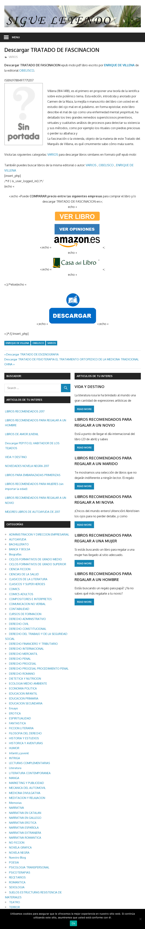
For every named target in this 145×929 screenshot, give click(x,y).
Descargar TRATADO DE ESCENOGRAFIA (32, 354)
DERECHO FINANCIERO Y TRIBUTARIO (33, 644)
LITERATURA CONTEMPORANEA (30, 773)
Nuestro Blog (17, 857)
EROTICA (15, 713)
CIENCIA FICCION (19, 569)
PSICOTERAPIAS (19, 872)
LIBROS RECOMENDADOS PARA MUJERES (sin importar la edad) (34, 486)
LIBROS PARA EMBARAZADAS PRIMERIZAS (32, 475)
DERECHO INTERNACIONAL (26, 648)
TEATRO (14, 902)
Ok (73, 923)
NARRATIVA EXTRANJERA (25, 833)
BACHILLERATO (19, 544)
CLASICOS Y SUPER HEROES (27, 584)
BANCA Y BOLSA (19, 549)
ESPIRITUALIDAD (20, 718)
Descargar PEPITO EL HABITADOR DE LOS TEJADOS (32, 445)
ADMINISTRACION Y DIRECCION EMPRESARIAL (39, 534)
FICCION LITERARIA (21, 728)
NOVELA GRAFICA (20, 847)
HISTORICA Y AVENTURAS (26, 743)
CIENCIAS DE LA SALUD (24, 574)
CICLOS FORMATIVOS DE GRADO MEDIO (35, 559)
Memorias (15, 803)
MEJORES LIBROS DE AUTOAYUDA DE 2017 (32, 512)
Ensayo (13, 708)
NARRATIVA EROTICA (22, 822)
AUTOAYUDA (17, 539)
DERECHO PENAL (20, 658)
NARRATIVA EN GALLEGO (25, 818)
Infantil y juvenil (19, 753)
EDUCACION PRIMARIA (23, 698)
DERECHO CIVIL (19, 624)
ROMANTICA (17, 882)
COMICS (14, 589)
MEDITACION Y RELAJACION (27, 798)
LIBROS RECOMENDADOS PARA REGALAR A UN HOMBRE (35, 422)
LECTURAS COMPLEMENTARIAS (29, 763)
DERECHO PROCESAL (22, 663)
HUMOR (14, 748)
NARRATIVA (16, 808)
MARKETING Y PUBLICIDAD (26, 783)
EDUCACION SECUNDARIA (25, 703)
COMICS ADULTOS (21, 594)
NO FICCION (16, 842)
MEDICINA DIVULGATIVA (24, 793)
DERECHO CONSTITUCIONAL (27, 629)
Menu (16, 37)
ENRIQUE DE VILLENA (119, 65)
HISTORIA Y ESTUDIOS (24, 738)
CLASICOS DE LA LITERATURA (28, 579)
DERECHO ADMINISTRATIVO (27, 619)
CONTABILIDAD (19, 609)
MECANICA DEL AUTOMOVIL (27, 788)
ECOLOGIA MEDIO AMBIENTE (28, 683)
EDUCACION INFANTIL (23, 693)
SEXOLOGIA (17, 887)
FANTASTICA (17, 723)
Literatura (15, 768)
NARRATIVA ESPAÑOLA (24, 827)
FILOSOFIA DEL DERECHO (25, 733)
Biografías (15, 554)
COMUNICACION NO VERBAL (27, 604)
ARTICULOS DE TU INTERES (95, 376)
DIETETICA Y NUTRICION (25, 678)
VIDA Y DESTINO (16, 457)
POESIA (14, 862)
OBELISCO (26, 70)
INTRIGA (14, 758)
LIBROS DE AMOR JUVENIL (22, 434)
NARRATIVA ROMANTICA (25, 837)
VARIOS (13, 57)
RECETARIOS (17, 877)
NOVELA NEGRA (19, 852)
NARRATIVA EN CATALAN (25, 813)
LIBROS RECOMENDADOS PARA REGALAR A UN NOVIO (35, 500)
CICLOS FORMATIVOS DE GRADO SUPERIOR (37, 564)
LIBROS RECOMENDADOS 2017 (25, 411)
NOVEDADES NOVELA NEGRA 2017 (27, 466)
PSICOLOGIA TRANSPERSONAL (29, 867)
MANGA (14, 778)
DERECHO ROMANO (22, 673)
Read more (84, 409)
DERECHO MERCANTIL (23, 654)
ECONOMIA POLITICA (23, 688)
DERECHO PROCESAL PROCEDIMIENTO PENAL (39, 668)
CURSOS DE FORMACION (25, 614)
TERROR (14, 907)
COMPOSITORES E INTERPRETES (30, 599)
